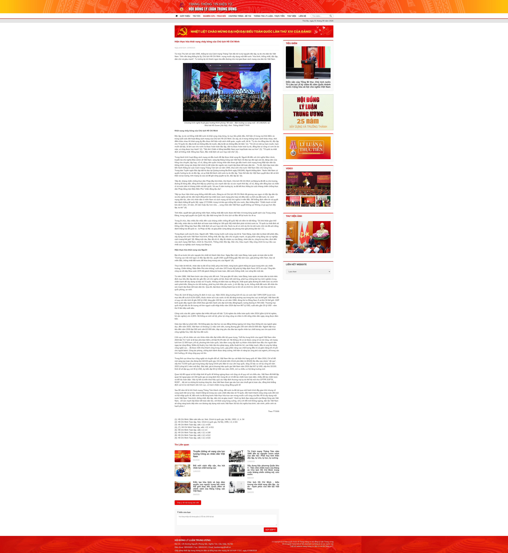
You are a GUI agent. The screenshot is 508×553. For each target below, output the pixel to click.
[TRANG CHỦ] (177, 16)
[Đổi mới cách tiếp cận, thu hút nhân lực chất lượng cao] (182, 470)
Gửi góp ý (270, 530)
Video (289, 168)
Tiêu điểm (291, 43)
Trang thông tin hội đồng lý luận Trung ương (316, 542)
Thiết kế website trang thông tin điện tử (305, 546)
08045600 (188, 547)
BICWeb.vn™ (328, 546)
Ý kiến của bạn (184, 512)
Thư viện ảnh (294, 216)
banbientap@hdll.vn (222, 547)
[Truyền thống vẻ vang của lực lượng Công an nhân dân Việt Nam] (182, 456)
